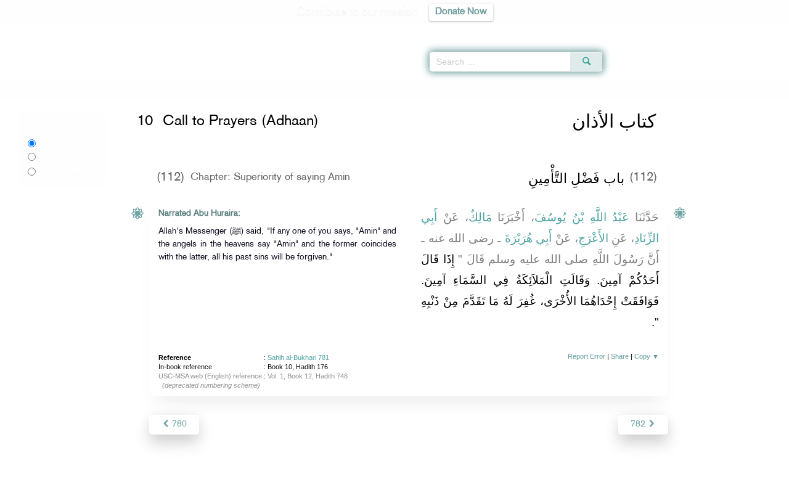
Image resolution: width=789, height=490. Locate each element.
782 (639, 424)
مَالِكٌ (480, 217)
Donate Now (461, 12)
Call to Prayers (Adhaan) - (299, 88)
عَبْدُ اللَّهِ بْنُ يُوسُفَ (581, 217)
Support (337, 478)
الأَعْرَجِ (593, 238)
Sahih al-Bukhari (195, 88)
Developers (385, 478)
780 (178, 424)
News (301, 478)
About (269, 478)
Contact (432, 478)
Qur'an (635, 31)
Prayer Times (716, 31)
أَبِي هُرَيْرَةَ (528, 238)
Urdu (58, 156)
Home (148, 88)
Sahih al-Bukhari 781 (298, 357)
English (52, 143)
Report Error (586, 356)
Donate (471, 478)
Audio (759, 31)
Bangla (61, 171)
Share (620, 356)
